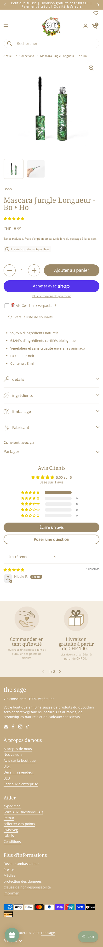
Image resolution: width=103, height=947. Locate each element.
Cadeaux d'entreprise (21, 784)
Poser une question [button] (51, 539)
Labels (9, 835)
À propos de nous (18, 748)
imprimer (11, 893)
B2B (7, 778)
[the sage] (52, 26)
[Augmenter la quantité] (34, 270)
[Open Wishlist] (95, 14)
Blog (7, 766)
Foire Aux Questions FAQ (23, 812)
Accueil (8, 56)
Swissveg (11, 830)
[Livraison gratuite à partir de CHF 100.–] (76, 618)
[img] (14, 569)
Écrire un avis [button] (52, 527)
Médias (9, 875)
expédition (12, 806)
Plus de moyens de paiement (51, 296)
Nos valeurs (13, 754)
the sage (48, 932)
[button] (94, 26)
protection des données (23, 881)
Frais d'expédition (36, 239)
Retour (9, 818)
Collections (26, 56)
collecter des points (19, 824)
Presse (9, 869)
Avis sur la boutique (20, 760)
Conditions (12, 841)
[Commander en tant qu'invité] (26, 618)
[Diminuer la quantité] (10, 270)
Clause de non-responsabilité (27, 887)
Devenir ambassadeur (21, 863)
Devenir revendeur (19, 772)
